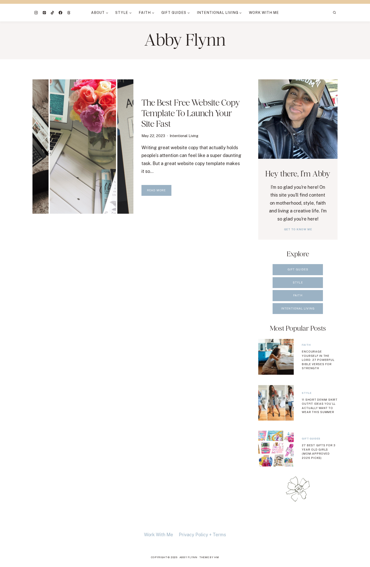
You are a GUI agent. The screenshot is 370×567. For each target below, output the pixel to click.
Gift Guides (311, 438)
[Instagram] (36, 12)
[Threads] (68, 12)
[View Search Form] (334, 13)
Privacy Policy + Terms (202, 534)
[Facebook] (60, 12)
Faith (306, 344)
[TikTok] (52, 12)
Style (306, 392)
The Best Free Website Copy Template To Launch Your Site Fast (190, 113)
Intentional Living (184, 136)
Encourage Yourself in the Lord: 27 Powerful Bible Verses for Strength (318, 360)
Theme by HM (209, 557)
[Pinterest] (44, 12)
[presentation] (82, 146)
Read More (159, 192)
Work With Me (264, 13)
